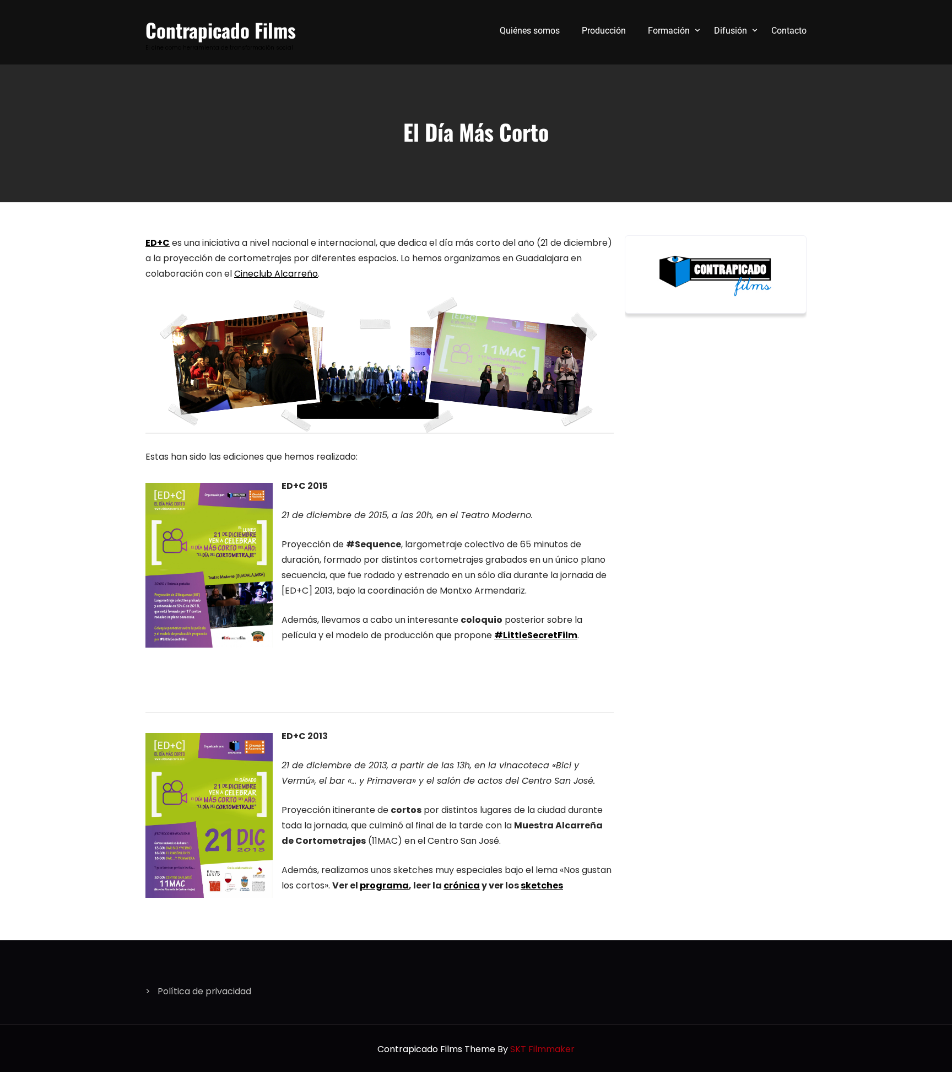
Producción (604, 30)
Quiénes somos (530, 30)
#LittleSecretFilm (535, 635)
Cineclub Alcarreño (276, 273)
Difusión (730, 30)
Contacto (789, 30)
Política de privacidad (204, 991)
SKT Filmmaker (542, 1049)
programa (384, 885)
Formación (669, 30)
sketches (542, 885)
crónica (461, 885)
